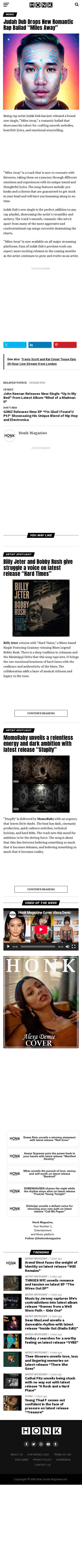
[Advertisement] (41, 301)
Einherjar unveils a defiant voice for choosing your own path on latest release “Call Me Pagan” (49, 1208)
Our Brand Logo (38, 1454)
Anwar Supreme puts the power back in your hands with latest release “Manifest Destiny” (49, 1156)
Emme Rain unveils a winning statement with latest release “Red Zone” (49, 1139)
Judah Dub (38, 382)
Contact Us (43, 1464)
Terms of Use (62, 1454)
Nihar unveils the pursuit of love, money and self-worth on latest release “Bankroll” (49, 1173)
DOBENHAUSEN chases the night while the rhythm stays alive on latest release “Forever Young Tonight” (49, 1191)
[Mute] (67, 946)
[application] (41, 929)
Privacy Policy (42, 1459)
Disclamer (21, 1459)
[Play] (8, 946)
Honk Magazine (33, 433)
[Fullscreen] (74, 946)
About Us (16, 1454)
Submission (63, 1459)
